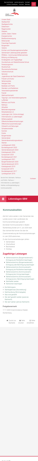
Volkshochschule (7, 72)
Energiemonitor (7, 36)
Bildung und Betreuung (9, 57)
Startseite (11, 177)
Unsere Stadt (6, 19)
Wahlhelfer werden (12, 281)
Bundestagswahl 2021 (9, 157)
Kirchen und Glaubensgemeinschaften (15, 50)
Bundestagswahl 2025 (9, 147)
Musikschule (6, 67)
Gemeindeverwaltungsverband (12, 140)
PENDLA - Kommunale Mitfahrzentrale (15, 55)
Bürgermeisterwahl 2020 (10, 162)
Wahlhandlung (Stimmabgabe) (15, 292)
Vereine (4, 48)
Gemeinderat (6, 138)
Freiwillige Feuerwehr (9, 43)
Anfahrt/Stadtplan (12, 4)
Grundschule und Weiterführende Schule (15, 62)
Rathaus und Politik (8, 102)
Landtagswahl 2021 (8, 159)
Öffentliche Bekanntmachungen (12, 121)
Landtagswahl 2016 (8, 174)
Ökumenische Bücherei (9, 69)
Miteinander (6, 41)
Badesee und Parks (8, 86)
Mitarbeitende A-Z (8, 112)
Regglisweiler (6, 29)
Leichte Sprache (19, 2)
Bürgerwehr (5, 46)
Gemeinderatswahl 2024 (10, 150)
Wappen (4, 31)
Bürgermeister (6, 136)
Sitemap (27, 4)
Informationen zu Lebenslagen (12, 117)
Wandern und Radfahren (10, 88)
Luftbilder (5, 100)
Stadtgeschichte (7, 24)
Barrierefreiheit (8, 2)
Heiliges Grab (6, 83)
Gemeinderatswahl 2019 (10, 164)
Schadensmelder (7, 128)
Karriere (21, 4)
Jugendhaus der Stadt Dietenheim (13, 76)
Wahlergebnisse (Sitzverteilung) (15, 290)
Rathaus (4, 105)
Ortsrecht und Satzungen (10, 126)
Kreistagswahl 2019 (8, 166)
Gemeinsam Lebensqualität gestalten (14, 53)
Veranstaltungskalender (10, 91)
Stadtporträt (6, 22)
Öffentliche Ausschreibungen (11, 124)
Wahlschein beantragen (14, 284)
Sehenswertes (6, 81)
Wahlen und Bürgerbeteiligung (10, 185)
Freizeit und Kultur (8, 79)
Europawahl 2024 (8, 155)
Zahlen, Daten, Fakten (9, 34)
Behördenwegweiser (8, 110)
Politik (4, 133)
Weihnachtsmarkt (8, 95)
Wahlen (4, 143)
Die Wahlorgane (10, 287)
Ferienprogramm (7, 64)
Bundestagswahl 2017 (9, 171)
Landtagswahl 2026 (8, 145)
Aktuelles (5, 107)
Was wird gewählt (11, 295)
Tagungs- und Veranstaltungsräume (14, 98)
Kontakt (27, 2)
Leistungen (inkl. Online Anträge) (13, 114)
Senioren (5, 74)
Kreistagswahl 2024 (8, 152)
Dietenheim (5, 27)
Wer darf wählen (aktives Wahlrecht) (17, 302)
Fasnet (4, 93)
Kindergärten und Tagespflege (12, 60)
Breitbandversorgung (9, 38)
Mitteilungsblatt (7, 119)
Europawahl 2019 (8, 169)
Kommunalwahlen (6, 188)
